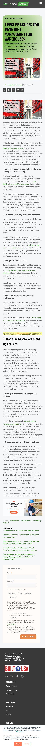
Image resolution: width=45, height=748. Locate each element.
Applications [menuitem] (10, 694)
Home (6, 18)
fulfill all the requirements (13, 148)
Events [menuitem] (8, 714)
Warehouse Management (20, 521)
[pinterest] (18, 90)
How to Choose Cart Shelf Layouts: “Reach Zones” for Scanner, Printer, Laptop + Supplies (20, 549)
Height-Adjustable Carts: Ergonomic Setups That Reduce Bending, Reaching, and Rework (21, 542)
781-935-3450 (15, 660)
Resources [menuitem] (9, 706)
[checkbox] (21, 595)
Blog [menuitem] (7, 710)
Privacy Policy (19, 732)
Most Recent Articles (16, 18)
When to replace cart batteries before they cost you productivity (21, 536)
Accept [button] (18, 744)
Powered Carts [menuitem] (11, 686)
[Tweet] (9, 90)
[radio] (12, 593)
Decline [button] (27, 744)
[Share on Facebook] (4, 90)
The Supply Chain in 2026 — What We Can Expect (21, 530)
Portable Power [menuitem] (11, 690)
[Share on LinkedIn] (13, 90)
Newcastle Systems (13, 85)
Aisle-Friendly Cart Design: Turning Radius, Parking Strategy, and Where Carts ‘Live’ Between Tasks (19, 557)
